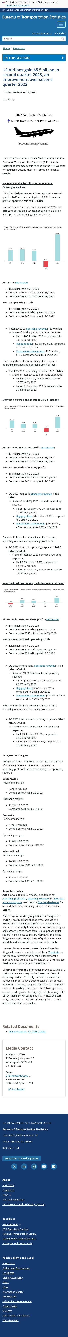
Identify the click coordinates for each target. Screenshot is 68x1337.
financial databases (48, 902)
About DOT (8, 1263)
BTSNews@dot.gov (17, 1075)
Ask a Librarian (10, 1224)
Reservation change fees (30, 351)
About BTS (8, 1185)
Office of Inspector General (17, 1301)
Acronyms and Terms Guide (17, 1243)
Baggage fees (24, 343)
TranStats (53, 952)
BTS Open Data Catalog (15, 1229)
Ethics (5, 1282)
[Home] (34, 18)
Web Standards (10, 1320)
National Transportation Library (19, 1233)
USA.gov (7, 1310)
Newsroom (19, 48)
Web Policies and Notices (16, 1315)
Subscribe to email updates (21, 1158)
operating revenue (36, 328)
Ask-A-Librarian (40, 33)
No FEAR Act (9, 1296)
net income (21, 282)
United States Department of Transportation (27, 9)
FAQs (5, 1194)
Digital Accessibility (12, 1277)
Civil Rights (8, 1272)
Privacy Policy (9, 1306)
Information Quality (12, 1291)
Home (6, 48)
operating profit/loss (14, 898)
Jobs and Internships (13, 1199)
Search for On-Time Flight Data (19, 1238)
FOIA (5, 1287)
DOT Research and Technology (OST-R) (23, 1204)
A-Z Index (60, 33)
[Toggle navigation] (61, 24)
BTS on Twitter (16, 1089)
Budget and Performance (16, 1268)
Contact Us (8, 1190)
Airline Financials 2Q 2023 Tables (27, 1031)
